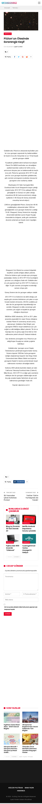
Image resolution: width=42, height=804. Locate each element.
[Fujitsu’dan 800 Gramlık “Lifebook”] (13, 539)
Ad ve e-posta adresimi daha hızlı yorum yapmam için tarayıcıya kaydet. (20, 608)
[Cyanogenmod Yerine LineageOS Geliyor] (29, 539)
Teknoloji (8, 34)
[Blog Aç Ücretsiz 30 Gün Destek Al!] (13, 519)
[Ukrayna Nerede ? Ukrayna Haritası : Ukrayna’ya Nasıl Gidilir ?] (12, 739)
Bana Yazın (29, 788)
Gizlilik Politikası (15, 788)
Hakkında (21, 791)
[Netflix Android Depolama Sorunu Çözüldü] (29, 519)
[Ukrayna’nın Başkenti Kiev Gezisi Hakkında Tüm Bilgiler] (30, 717)
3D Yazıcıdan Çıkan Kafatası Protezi (10, 497)
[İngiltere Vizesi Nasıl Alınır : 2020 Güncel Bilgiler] (12, 717)
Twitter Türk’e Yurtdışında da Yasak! (32, 497)
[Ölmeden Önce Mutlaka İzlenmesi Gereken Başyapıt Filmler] (30, 739)
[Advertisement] (21, 82)
